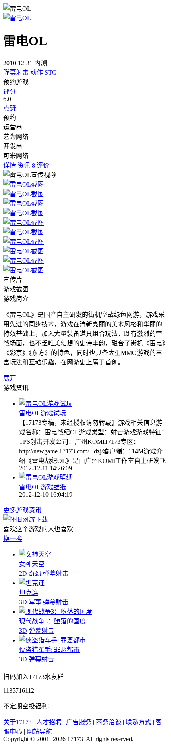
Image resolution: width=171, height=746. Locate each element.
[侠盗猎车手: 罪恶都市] (52, 640)
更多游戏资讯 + (25, 510)
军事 (35, 602)
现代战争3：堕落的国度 (52, 621)
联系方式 (138, 722)
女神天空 (32, 564)
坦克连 (28, 592)
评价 (43, 165)
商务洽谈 (108, 722)
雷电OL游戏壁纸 (42, 487)
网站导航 (39, 731)
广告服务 (78, 722)
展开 (9, 378)
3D (23, 602)
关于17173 (17, 722)
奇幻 (35, 573)
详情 (9, 165)
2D (23, 573)
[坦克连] (32, 583)
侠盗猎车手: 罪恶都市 (49, 649)
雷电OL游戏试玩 (42, 413)
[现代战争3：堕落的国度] (55, 611)
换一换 (12, 538)
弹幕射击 (16, 72)
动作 (36, 72)
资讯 (26, 165)
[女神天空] (35, 554)
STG (51, 72)
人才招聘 (49, 722)
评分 (9, 91)
